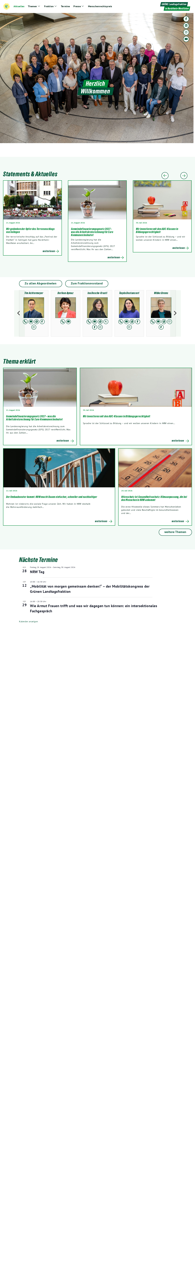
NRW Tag (37, 571)
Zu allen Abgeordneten (41, 283)
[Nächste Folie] (183, 175)
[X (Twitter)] (105, 321)
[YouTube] (186, 39)
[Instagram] (186, 32)
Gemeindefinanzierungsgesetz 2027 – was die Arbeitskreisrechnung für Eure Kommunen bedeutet (92, 232)
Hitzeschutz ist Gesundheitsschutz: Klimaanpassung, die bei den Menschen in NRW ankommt (154, 498)
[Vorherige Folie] (164, 175)
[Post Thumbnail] (39, 387)
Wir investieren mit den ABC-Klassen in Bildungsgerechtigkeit (157, 230)
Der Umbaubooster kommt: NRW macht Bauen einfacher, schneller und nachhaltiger (52, 496)
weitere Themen (175, 532)
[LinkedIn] (186, 26)
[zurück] (19, 313)
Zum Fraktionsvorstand (87, 283)
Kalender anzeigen (28, 621)
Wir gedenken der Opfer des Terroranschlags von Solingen (30, 230)
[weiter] (175, 313)
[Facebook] (186, 19)
